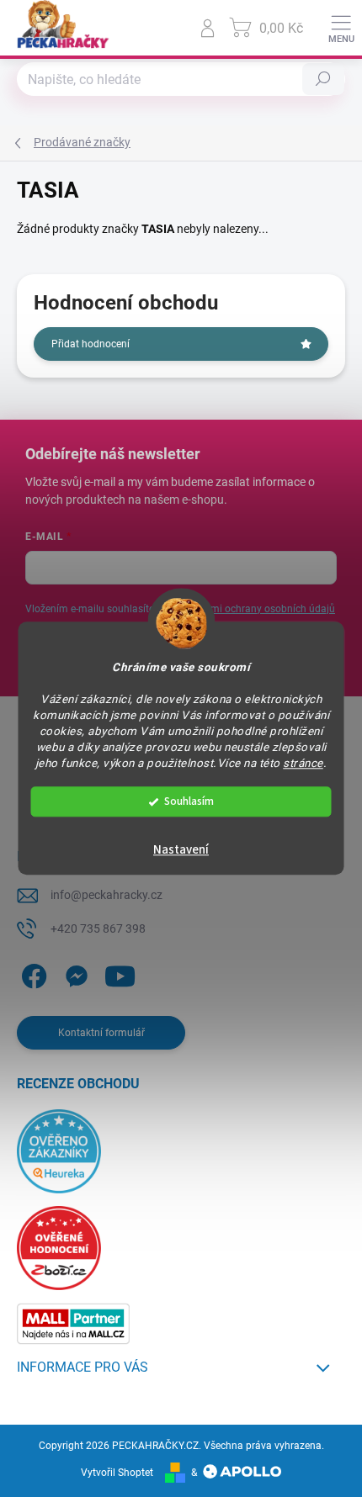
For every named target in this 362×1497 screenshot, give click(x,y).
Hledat (323, 79)
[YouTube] (120, 972)
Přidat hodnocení (90, 344)
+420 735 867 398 (98, 928)
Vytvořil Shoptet (117, 1472)
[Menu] (341, 28)
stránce (303, 763)
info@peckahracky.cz (106, 895)
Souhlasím (189, 802)
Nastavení (181, 851)
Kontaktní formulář (101, 1033)
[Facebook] (31, 972)
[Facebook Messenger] (73, 972)
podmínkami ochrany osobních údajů (249, 609)
